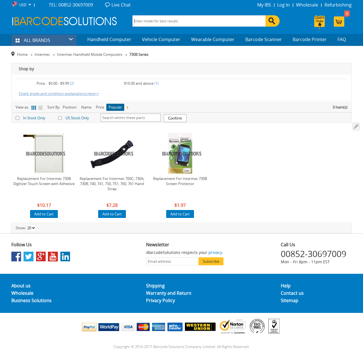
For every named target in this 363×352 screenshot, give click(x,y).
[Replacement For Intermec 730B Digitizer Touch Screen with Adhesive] (44, 153)
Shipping (155, 286)
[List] (40, 108)
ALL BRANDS (36, 40)
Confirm (175, 118)
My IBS (264, 5)
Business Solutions (31, 300)
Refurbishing (338, 5)
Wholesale (307, 5)
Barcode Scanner (263, 39)
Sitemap (289, 300)
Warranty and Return (168, 293)
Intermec (42, 54)
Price (100, 107)
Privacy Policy (160, 300)
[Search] (272, 21)
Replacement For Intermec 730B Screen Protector (180, 181)
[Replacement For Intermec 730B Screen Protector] (180, 153)
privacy (215, 252)
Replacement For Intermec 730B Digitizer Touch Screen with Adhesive (44, 181)
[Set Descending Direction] (127, 107)
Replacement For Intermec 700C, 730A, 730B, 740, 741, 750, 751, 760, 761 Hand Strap (112, 183)
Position (70, 107)
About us (21, 286)
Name (86, 107)
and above (138, 83)
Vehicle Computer (161, 39)
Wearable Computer (213, 39)
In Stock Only (34, 117)
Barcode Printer (310, 39)
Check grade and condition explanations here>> (59, 93)
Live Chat (121, 5)
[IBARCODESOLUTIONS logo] (64, 21)
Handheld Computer (109, 39)
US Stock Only (77, 117)
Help (286, 286)
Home (22, 54)
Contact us (292, 293)
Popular (115, 107)
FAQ (341, 39)
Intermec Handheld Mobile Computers (89, 54)
